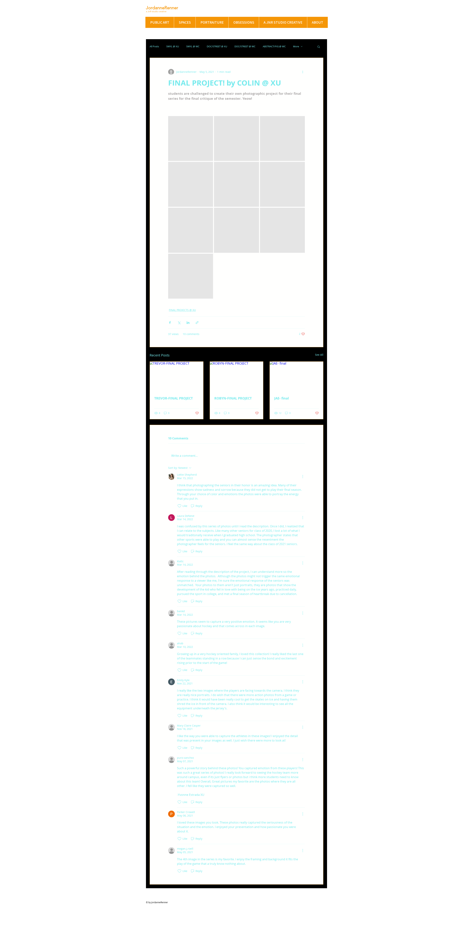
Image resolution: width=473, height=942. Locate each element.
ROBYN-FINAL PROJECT (233, 398)
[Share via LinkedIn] (188, 322)
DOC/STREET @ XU (217, 46)
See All (319, 354)
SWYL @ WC (192, 46)
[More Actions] (302, 476)
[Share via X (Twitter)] (179, 322)
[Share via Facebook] (170, 322)
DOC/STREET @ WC (244, 46)
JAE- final (281, 398)
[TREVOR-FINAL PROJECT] (176, 377)
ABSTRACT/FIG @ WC (274, 46)
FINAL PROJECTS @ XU (182, 310)
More (296, 46)
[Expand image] (190, 138)
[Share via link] (197, 322)
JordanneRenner (162, 7)
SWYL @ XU (172, 46)
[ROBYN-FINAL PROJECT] (236, 377)
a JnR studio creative (156, 11)
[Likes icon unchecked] (179, 506)
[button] (318, 46)
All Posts (154, 46)
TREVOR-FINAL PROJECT (173, 398)
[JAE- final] (296, 377)
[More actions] (302, 72)
